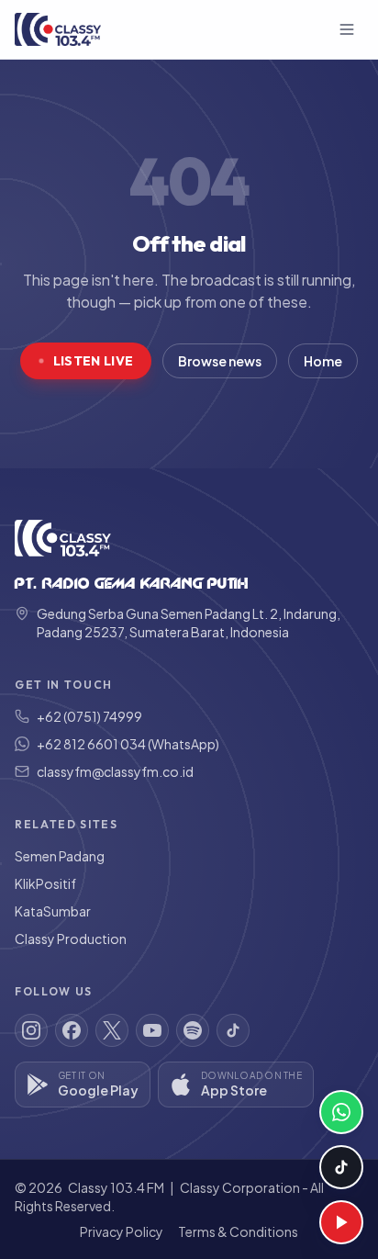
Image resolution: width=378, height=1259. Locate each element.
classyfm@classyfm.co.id (115, 771)
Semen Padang (60, 856)
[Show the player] (341, 1222)
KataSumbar (53, 911)
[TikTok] (233, 1030)
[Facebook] (71, 1030)
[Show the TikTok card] (341, 1167)
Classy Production (71, 938)
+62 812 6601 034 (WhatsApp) (128, 744)
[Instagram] (31, 1030)
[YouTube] (152, 1030)
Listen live (93, 361)
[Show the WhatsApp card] (341, 1112)
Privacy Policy (121, 1231)
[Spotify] (192, 1030)
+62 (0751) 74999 (89, 716)
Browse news (219, 361)
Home (323, 361)
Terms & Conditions (238, 1231)
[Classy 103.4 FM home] (58, 29)
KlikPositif (45, 883)
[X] (111, 1030)
